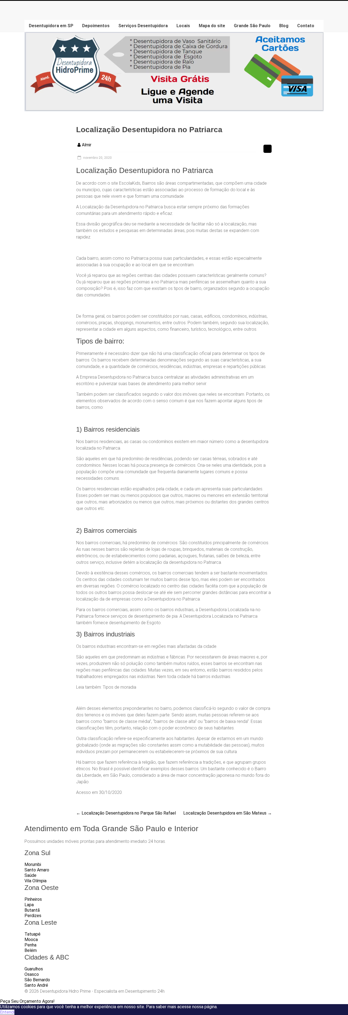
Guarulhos (33, 968)
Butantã (32, 910)
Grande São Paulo (252, 25)
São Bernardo (37, 979)
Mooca (31, 939)
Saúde (30, 875)
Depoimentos (96, 25)
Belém (30, 950)
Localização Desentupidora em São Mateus (227, 813)
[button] (27, 1001)
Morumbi (32, 864)
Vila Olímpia (35, 880)
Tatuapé (32, 934)
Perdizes (32, 915)
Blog (283, 25)
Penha (30, 945)
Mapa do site (212, 25)
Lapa (29, 904)
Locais (183, 25)
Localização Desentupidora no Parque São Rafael (126, 813)
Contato (305, 25)
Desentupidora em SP (51, 25)
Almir (86, 144)
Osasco (31, 974)
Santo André (36, 985)
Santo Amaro (36, 869)
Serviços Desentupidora (143, 25)
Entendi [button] (7, 1012)
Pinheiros (33, 899)
